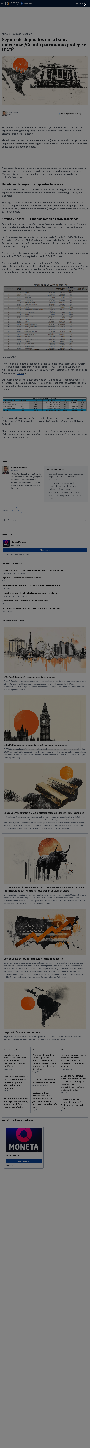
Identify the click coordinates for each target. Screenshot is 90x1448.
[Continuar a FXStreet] (84, 5)
